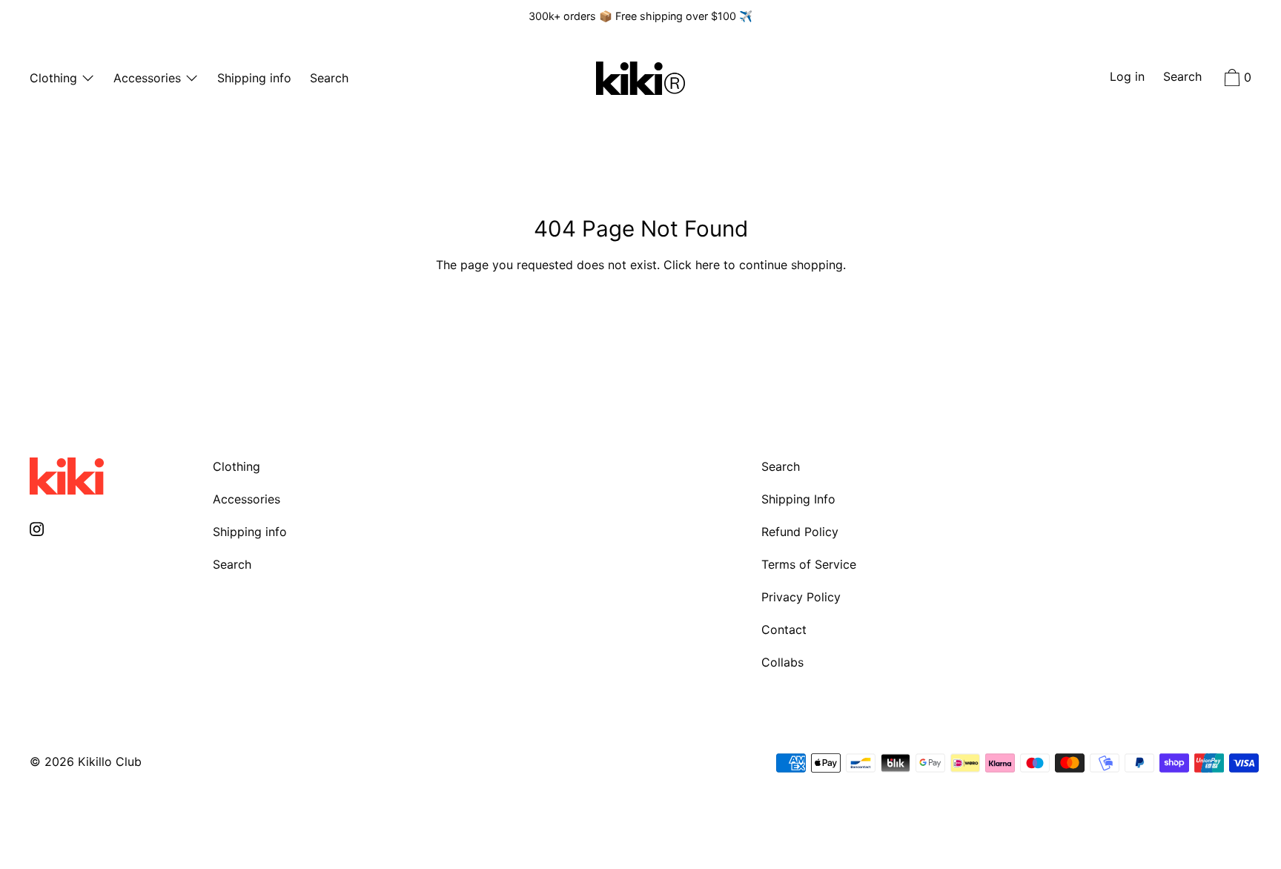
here (707, 264)
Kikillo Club (110, 761)
